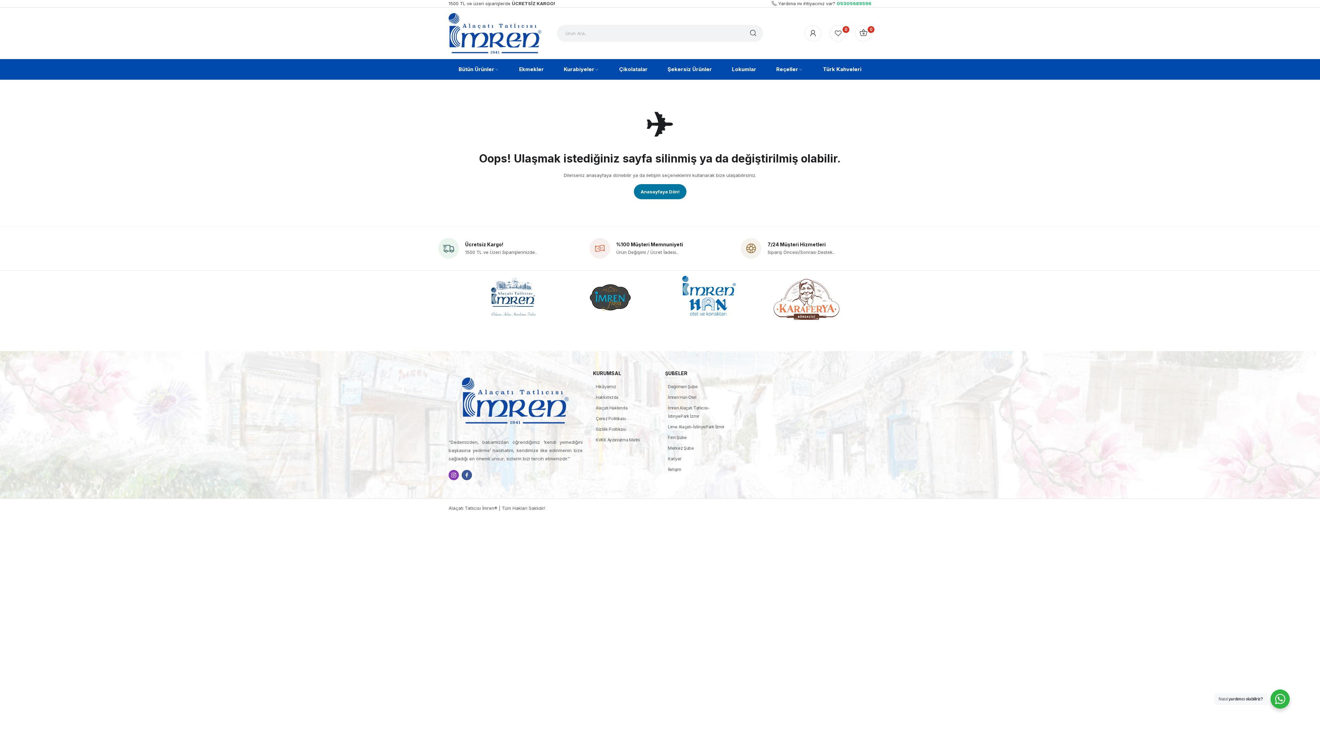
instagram (454, 475)
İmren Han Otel (682, 397)
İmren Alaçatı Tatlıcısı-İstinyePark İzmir (689, 412)
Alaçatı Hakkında (611, 408)
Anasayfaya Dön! (660, 191)
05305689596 (854, 3)
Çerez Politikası (611, 418)
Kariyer (674, 458)
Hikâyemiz (606, 386)
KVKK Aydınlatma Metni (618, 439)
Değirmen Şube (683, 386)
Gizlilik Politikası (611, 429)
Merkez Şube (681, 448)
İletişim (674, 469)
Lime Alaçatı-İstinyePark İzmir (696, 426)
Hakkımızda (607, 397)
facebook (467, 475)
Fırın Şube (677, 437)
